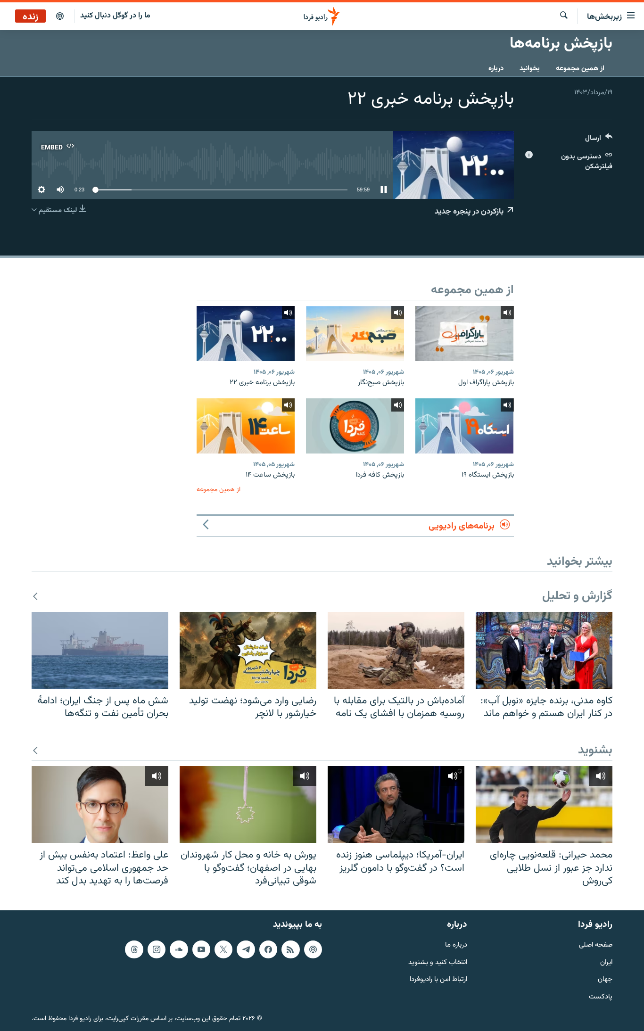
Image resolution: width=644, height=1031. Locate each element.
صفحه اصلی (595, 945)
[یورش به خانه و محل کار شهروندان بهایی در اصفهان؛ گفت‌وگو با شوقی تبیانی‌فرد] (248, 804)
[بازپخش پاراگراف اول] (464, 333)
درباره (496, 68)
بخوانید (530, 68)
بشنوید (595, 750)
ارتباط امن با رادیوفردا (438, 980)
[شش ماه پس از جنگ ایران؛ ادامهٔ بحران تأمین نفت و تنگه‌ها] (100, 650)
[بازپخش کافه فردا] (355, 426)
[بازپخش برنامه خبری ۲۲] (246, 333)
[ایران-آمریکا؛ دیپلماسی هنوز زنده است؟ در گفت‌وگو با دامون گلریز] (396, 804)
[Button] (598, 140)
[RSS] (290, 949)
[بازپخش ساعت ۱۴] (246, 426)
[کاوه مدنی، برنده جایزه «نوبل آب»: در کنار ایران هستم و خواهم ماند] (544, 650)
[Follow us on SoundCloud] (179, 949)
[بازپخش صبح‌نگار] (355, 333)
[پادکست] (60, 16)
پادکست (600, 997)
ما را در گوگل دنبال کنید (115, 16)
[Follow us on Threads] (134, 949)
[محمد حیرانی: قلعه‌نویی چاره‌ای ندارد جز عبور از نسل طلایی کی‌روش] (544, 804)
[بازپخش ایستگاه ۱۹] (464, 426)
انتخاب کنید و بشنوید (437, 963)
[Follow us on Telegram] (246, 949)
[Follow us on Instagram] (156, 949)
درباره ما (456, 945)
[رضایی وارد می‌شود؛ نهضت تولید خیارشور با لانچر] (248, 650)
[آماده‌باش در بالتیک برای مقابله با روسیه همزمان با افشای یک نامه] (396, 650)
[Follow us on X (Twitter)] (223, 949)
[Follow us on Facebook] (268, 949)
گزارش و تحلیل (577, 596)
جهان (605, 980)
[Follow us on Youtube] (201, 949)
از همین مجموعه (580, 68)
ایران (606, 963)
